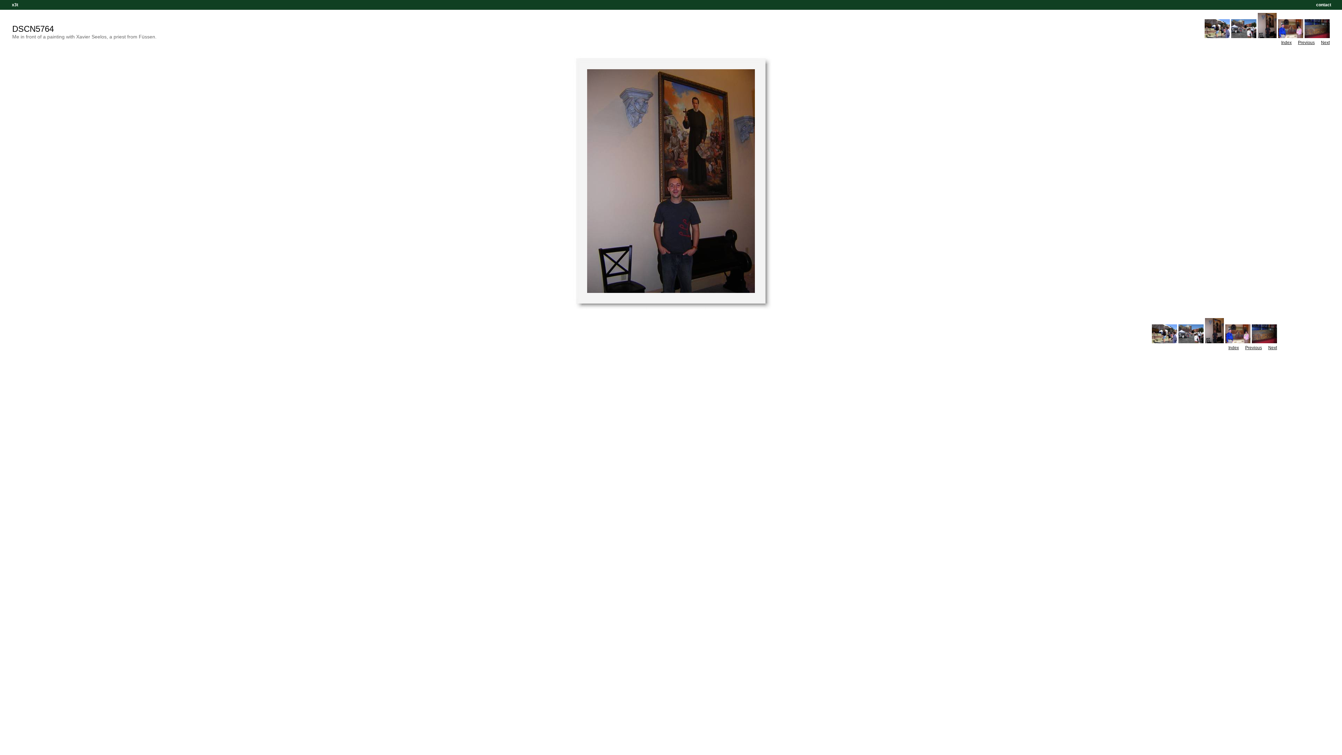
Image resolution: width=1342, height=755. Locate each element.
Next (1325, 42)
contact (1323, 4)
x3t (15, 4)
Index (1286, 42)
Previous (1306, 42)
